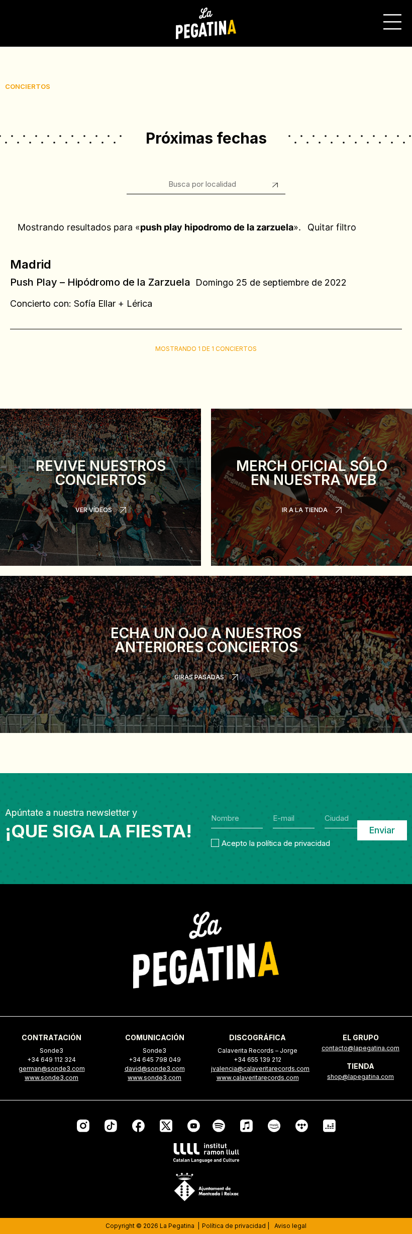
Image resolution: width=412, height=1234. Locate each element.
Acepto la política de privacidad (276, 842)
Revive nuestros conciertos (101, 472)
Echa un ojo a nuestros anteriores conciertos (206, 640)
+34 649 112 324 (51, 1059)
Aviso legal (290, 1225)
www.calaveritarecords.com (258, 1077)
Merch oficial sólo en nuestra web (311, 472)
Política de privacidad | (235, 1225)
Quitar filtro (331, 227)
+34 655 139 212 (257, 1059)
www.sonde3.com (51, 1077)
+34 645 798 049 (155, 1059)
